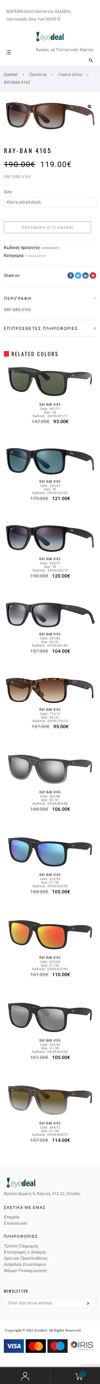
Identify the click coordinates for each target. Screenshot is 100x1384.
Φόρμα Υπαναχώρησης (26, 1270)
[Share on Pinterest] (93, 275)
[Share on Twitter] (78, 275)
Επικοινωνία (15, 1223)
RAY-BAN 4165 (50, 404)
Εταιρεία (11, 1217)
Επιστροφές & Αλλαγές (25, 1252)
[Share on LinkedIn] (85, 275)
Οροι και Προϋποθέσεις (26, 1258)
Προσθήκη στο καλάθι (48, 227)
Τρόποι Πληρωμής (21, 1246)
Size (7, 191)
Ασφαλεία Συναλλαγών (25, 1264)
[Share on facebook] (70, 275)
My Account (25, 1376)
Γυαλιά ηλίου (35, 256)
